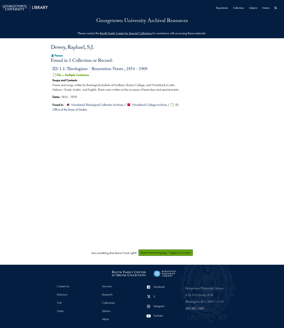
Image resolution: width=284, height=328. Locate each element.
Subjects (253, 8)
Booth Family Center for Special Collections (126, 33)
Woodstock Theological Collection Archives (97, 105)
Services (107, 286)
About (105, 319)
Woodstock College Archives (149, 105)
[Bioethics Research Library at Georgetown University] (165, 273)
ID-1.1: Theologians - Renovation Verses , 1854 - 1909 (99, 69)
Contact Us (63, 286)
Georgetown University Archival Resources (142, 21)
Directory (62, 294)
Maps (60, 311)
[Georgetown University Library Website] (25, 7)
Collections (238, 8)
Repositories (222, 8)
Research (107, 294)
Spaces (106, 311)
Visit (59, 303)
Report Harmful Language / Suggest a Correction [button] (166, 252)
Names (266, 8)
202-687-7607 (194, 308)
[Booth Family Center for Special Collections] (128, 273)
